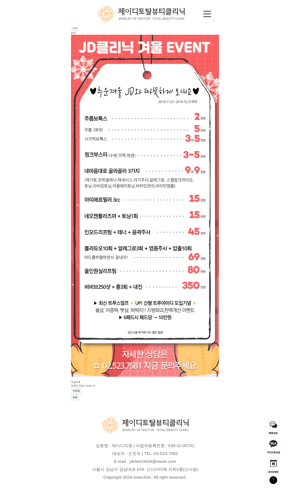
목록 (75, 27)
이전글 (76, 390)
